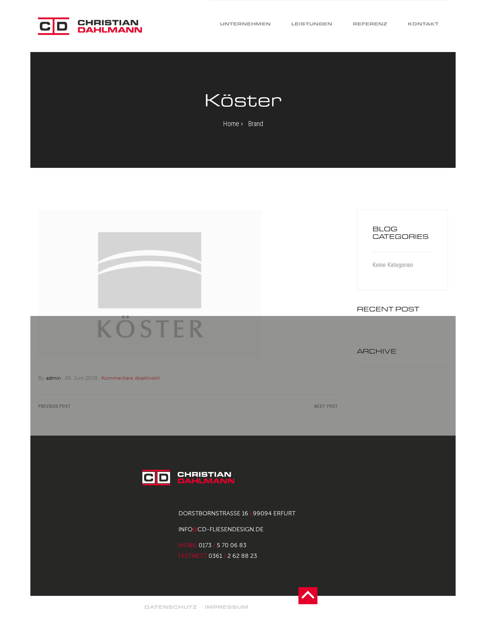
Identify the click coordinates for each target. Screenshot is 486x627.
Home (231, 124)
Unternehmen (245, 24)
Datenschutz (170, 607)
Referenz (370, 24)
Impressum (226, 607)
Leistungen (311, 24)
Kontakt (423, 24)
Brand (255, 124)
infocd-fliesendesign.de (221, 529)
